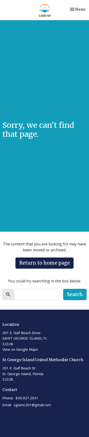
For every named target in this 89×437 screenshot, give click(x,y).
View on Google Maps (20, 349)
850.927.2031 (27, 398)
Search (75, 294)
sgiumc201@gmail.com (32, 404)
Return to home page (44, 263)
